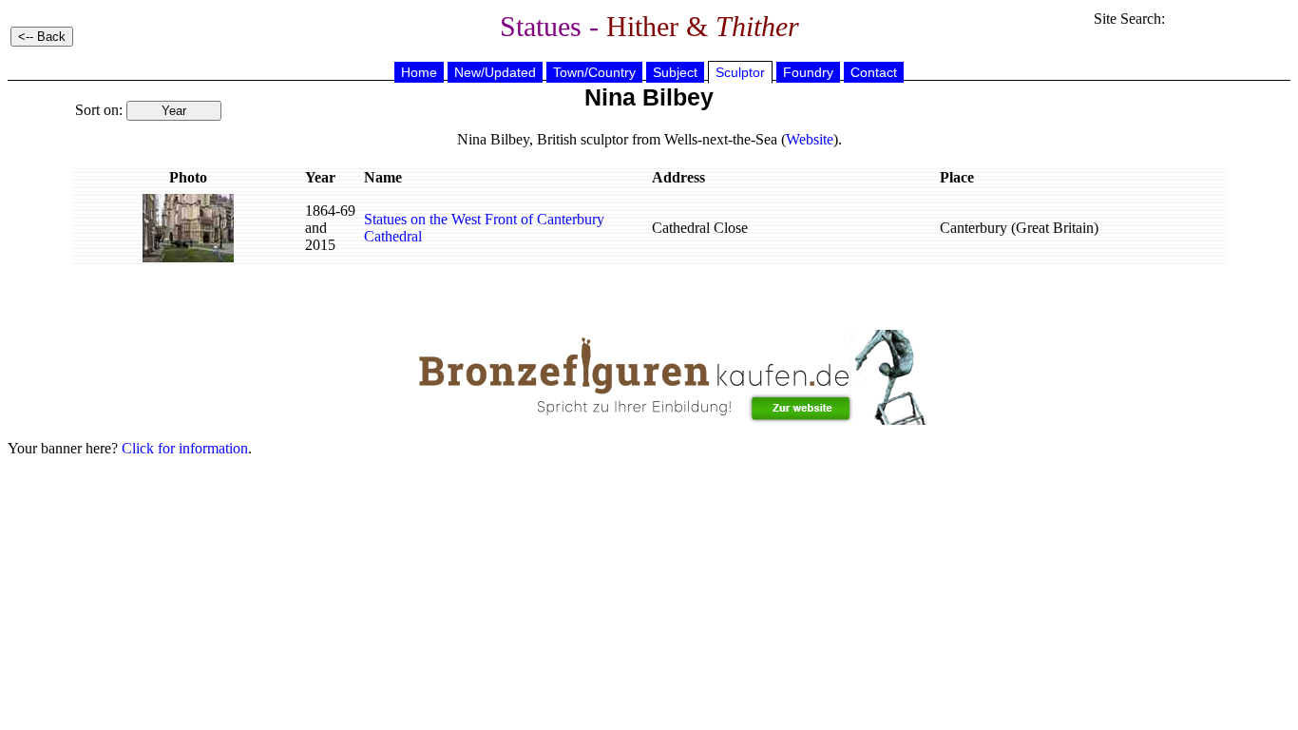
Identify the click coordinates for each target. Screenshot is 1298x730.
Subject (675, 72)
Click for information (185, 448)
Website (809, 139)
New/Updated (495, 72)
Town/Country (594, 72)
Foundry (808, 72)
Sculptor (740, 72)
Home (419, 72)
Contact (873, 72)
